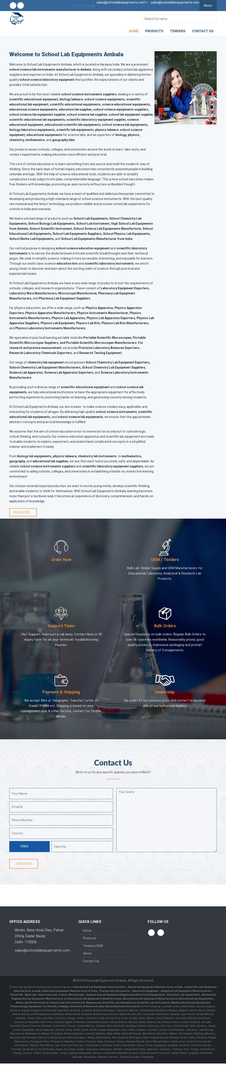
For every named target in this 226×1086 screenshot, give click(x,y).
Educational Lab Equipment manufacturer (100, 987)
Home (134, 31)
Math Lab (31, 994)
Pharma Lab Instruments (114, 991)
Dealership (165, 692)
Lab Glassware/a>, (92, 1002)
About (208, 5)
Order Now (61, 559)
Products (154, 31)
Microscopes (76, 994)
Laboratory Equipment (146, 991)
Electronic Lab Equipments (183, 994)
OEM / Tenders (165, 559)
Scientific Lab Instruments (153, 1002)
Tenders (177, 31)
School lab (17, 994)
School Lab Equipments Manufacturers (97, 998)
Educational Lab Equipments (196, 998)
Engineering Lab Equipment (103, 994)
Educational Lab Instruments (122, 1006)
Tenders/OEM (93, 946)
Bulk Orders (165, 625)
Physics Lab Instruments (65, 1002)
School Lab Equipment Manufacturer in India (155, 987)
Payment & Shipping (61, 692)
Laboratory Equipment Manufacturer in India (70, 991)
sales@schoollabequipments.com (42, 950)
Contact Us (202, 31)
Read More (22, 512)
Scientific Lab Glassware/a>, (120, 1002)
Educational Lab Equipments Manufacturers (150, 998)
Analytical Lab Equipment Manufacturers (186, 991)
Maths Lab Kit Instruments (32, 1002)
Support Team (61, 625)
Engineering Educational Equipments (143, 994)
